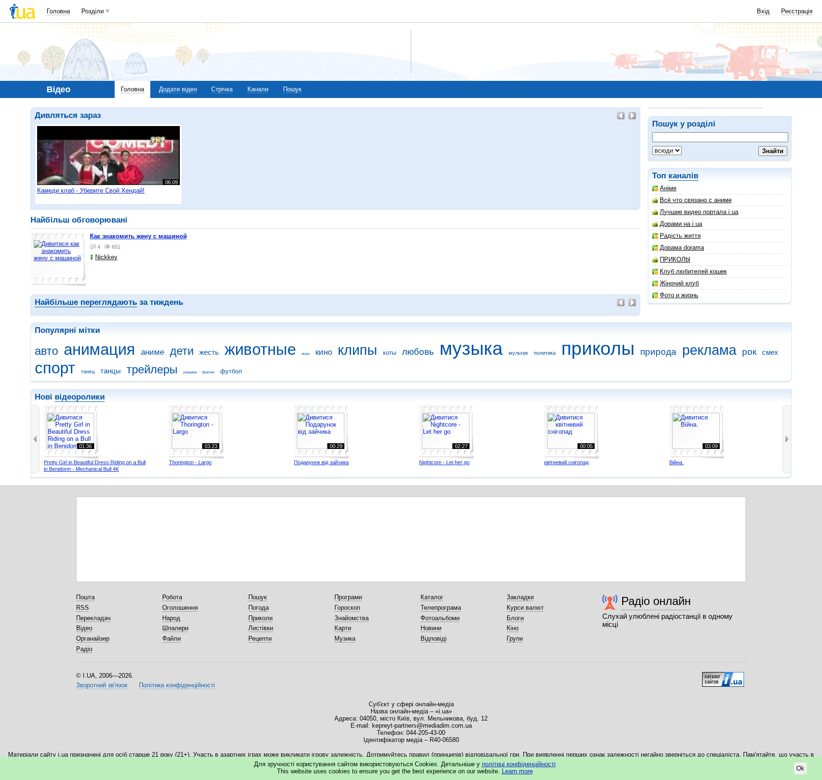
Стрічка (222, 89)
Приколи (260, 618)
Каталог (432, 597)
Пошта (85, 597)
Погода (258, 607)
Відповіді (434, 638)
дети (182, 351)
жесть (209, 352)
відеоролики (80, 396)
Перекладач (93, 618)
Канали (257, 89)
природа (658, 352)
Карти (342, 628)
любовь (418, 352)
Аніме (668, 188)
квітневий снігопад (566, 462)
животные (260, 349)
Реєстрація (796, 11)
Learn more (517, 771)
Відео (84, 628)
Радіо (84, 649)
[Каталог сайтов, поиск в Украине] (723, 676)
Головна (58, 11)
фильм (208, 372)
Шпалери (175, 628)
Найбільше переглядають (86, 302)
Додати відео (178, 89)
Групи (515, 638)
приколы (598, 348)
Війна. (676, 462)
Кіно (513, 628)
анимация (99, 349)
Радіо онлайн (656, 601)
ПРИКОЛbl (675, 259)
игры (306, 353)
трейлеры (152, 369)
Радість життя (680, 235)
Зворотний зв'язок (101, 685)
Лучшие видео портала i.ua (699, 211)
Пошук (292, 89)
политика (545, 353)
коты (389, 352)
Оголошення (180, 607)
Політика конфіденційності (177, 685)
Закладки (520, 597)
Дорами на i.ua (681, 223)
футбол (231, 371)
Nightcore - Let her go (444, 462)
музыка (471, 348)
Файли (171, 638)
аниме (152, 352)
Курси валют (525, 607)
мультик (518, 353)
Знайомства (351, 618)
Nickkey (106, 257)
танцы (110, 371)
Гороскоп (347, 607)
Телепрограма (441, 607)
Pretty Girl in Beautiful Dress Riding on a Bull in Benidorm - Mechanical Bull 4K (95, 465)
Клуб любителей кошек (693, 271)
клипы (357, 350)
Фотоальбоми (440, 618)
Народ (171, 618)
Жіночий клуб (679, 283)
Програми (348, 597)
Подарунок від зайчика (321, 462)
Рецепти (260, 638)
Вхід (763, 11)
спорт (55, 368)
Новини (431, 628)
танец (88, 371)
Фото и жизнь (679, 295)
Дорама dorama (682, 247)
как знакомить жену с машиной (138, 236)
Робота (172, 597)
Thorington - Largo (190, 462)
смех (770, 352)
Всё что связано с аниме (696, 200)
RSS (82, 607)
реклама (709, 350)
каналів (683, 175)
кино (323, 352)
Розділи (92, 11)
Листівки (260, 628)
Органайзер (92, 638)
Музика (344, 638)
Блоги (515, 618)
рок (749, 352)
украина (189, 372)
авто (46, 351)
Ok (800, 768)
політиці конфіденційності (519, 764)
